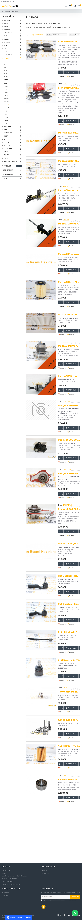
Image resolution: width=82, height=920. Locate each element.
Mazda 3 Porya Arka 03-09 (69, 346)
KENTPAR (66, 401)
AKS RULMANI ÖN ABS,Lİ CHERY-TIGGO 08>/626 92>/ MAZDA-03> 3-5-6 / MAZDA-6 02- (69, 779)
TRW (65, 84)
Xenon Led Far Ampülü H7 (69, 719)
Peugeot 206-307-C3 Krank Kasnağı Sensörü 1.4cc (69, 440)
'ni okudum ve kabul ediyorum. (59, 901)
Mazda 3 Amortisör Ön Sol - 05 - (69, 223)
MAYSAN (66, 186)
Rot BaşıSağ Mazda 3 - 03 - (69, 604)
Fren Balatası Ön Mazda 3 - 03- (69, 87)
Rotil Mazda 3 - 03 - (69, 660)
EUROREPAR (67, 505)
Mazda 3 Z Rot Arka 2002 (69, 376)
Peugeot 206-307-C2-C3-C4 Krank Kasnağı (69, 405)
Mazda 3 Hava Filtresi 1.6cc (69, 282)
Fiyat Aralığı (8, 174)
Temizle (19, 166)
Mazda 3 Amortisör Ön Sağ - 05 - (69, 190)
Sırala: (49, 35)
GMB (64, 775)
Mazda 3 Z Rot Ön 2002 (69, 161)
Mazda (8, 11)
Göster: (72, 35)
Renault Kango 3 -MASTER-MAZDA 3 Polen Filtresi (69, 543)
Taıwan (65, 342)
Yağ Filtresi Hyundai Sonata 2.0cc (69, 746)
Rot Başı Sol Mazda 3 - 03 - (69, 576)
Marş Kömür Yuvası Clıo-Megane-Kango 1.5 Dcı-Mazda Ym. (69, 132)
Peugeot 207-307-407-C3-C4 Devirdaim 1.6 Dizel (69, 473)
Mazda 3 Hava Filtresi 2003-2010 (69, 314)
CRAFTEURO (67, 469)
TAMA (65, 688)
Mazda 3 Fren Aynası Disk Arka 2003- (69, 254)
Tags (5, 179)
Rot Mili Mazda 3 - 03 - (69, 632)
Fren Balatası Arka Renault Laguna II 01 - (69, 41)
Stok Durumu (8, 170)
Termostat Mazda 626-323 (69, 691)
